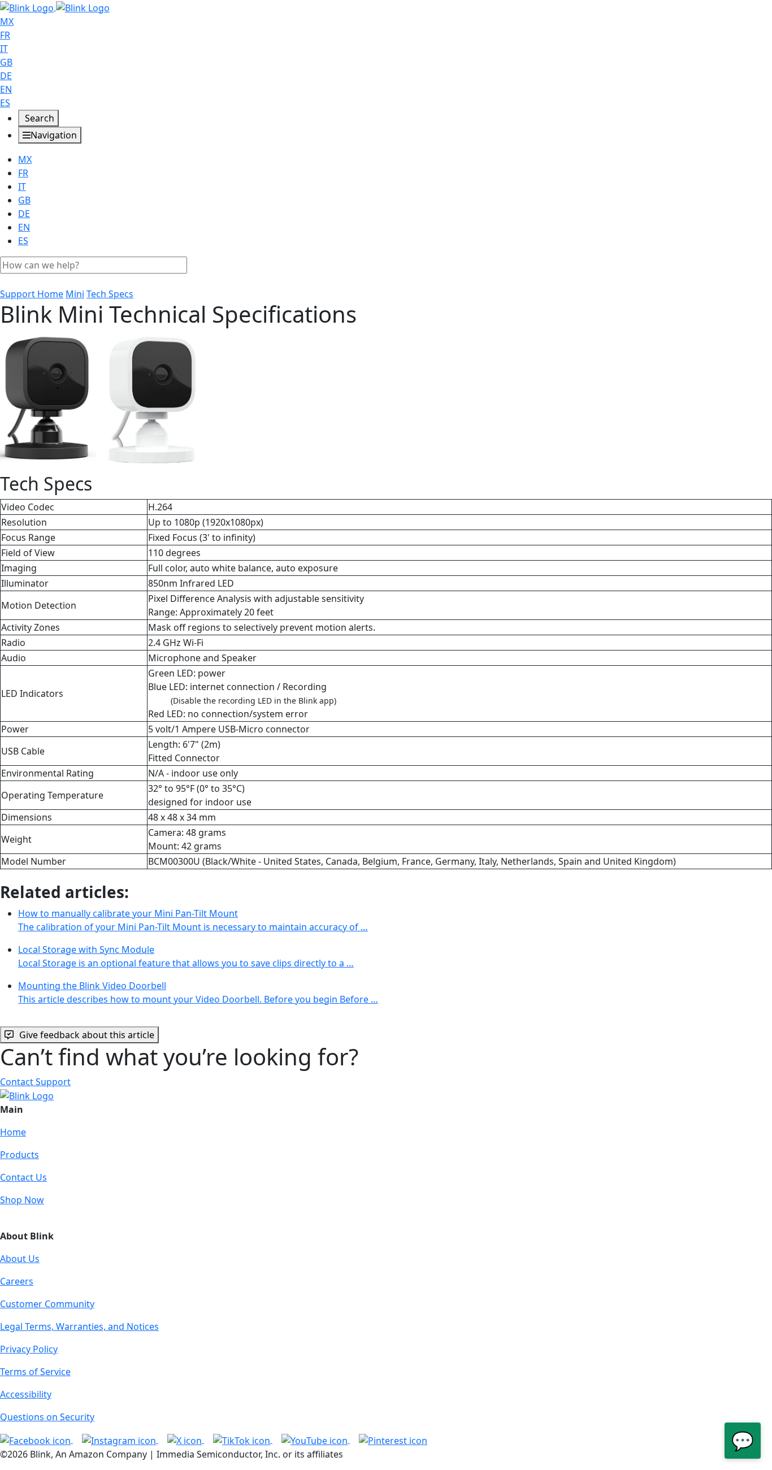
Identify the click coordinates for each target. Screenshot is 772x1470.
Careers (16, 1281)
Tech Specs (109, 294)
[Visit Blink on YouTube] (315, 1439)
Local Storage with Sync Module (186, 956)
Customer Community (47, 1304)
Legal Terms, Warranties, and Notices (79, 1326)
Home (13, 1132)
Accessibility (25, 1394)
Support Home (31, 294)
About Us (20, 1258)
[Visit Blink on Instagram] (120, 1439)
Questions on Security (47, 1417)
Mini (75, 294)
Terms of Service (35, 1371)
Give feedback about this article (86, 1035)
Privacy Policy (29, 1349)
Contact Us (23, 1177)
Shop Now (22, 1200)
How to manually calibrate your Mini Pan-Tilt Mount (193, 920)
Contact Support (35, 1082)
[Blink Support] (55, 7)
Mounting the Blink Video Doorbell (198, 992)
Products (19, 1154)
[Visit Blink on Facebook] (36, 1439)
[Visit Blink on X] (185, 1439)
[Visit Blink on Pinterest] (393, 1439)
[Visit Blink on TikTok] (242, 1439)
